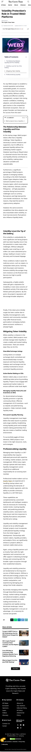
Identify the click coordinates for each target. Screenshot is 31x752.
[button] (3, 1)
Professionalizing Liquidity (13, 74)
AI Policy (20, 710)
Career (4, 726)
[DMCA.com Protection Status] (15, 739)
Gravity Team (7, 481)
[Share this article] (27, 28)
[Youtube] (17, 727)
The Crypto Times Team (8, 22)
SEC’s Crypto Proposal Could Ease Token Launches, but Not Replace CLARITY (10, 643)
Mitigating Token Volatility (13, 71)
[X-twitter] (17, 725)
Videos (4, 713)
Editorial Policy (22, 708)
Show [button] (23, 117)
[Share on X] (12, 620)
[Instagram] (20, 727)
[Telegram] (23, 725)
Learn (4, 710)
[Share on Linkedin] (19, 620)
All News (5, 703)
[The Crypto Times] (15, 1)
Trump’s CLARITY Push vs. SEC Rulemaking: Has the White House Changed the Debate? (10, 634)
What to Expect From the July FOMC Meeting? (9, 661)
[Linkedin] (20, 725)
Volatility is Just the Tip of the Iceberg (13, 66)
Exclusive (5, 706)
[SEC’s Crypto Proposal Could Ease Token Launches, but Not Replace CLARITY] (24, 643)
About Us (20, 703)
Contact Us (6, 723)
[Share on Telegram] (22, 620)
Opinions (5, 708)
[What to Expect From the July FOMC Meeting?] (24, 662)
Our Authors (21, 706)
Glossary (5, 715)
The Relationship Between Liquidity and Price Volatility (12, 61)
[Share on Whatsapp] (15, 620)
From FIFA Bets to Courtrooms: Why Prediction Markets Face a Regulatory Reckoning (10, 653)
